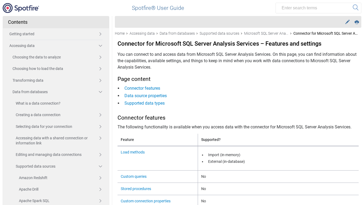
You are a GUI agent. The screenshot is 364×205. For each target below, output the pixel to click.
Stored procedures (136, 189)
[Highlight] (347, 22)
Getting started (21, 34)
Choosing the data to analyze (37, 57)
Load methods (133, 152)
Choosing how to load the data (38, 68)
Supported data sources (35, 166)
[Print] (357, 21)
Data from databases (30, 92)
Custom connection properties (146, 201)
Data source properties (145, 95)
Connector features (142, 88)
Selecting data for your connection (44, 126)
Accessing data (22, 46)
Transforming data (28, 80)
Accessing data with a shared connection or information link (52, 140)
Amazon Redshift (33, 178)
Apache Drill (28, 189)
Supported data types (144, 103)
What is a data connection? (38, 103)
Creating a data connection (38, 115)
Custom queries (134, 176)
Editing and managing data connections (49, 154)
